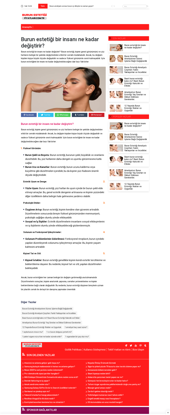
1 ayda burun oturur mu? (32, 332)
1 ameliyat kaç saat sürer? (76, 327)
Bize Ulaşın (138, 349)
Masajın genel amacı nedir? (99, 388)
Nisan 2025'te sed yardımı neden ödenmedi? (43, 370)
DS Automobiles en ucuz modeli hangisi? (105, 402)
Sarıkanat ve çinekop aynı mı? (37, 391)
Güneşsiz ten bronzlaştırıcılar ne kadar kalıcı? (108, 381)
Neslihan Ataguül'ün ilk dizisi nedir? (39, 399)
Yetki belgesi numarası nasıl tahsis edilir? (106, 395)
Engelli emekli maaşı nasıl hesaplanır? (104, 399)
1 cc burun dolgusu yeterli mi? (59, 332)
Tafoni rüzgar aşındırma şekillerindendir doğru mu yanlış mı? (114, 384)
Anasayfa (27, 27)
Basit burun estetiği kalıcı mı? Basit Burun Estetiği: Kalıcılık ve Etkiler (51, 318)
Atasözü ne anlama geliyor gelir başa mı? (42, 363)
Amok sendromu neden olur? (37, 384)
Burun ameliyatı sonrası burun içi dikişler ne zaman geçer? (72, 6)
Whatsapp (64, 115)
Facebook (30, 115)
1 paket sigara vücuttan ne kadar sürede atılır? (42, 337)
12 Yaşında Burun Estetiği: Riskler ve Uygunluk (41, 327)
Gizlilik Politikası (73, 349)
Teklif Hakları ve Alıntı (119, 349)
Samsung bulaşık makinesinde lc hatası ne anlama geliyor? (49, 366)
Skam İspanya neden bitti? (99, 374)
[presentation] (112, 6)
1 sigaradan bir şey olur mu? (77, 337)
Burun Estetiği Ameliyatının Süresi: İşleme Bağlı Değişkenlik (47, 309)
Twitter (47, 115)
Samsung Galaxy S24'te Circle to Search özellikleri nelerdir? (50, 388)
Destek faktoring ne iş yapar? (37, 381)
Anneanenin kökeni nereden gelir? (102, 370)
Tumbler (80, 115)
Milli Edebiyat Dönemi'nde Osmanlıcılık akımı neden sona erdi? (51, 377)
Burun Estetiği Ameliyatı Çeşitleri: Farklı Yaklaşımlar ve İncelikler (49, 313)
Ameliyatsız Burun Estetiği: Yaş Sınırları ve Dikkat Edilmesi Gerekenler (51, 323)
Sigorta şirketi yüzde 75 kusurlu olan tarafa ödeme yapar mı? (114, 366)
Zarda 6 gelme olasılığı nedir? (101, 391)
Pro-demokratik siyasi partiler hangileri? (41, 374)
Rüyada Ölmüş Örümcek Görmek (102, 363)
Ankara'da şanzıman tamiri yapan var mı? (105, 377)
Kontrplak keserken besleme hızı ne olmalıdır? (44, 402)
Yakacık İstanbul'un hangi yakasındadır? (41, 395)
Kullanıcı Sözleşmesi (95, 349)
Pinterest (98, 115)
